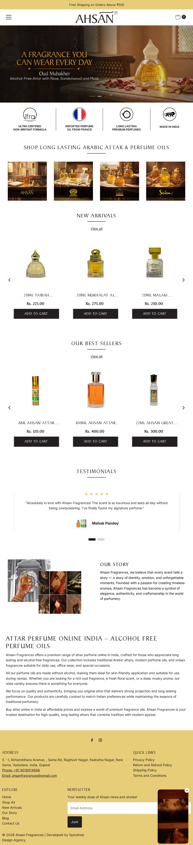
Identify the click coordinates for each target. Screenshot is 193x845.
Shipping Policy (145, 770)
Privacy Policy (144, 760)
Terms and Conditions (149, 775)
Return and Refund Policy (152, 765)
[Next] (183, 280)
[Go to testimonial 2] (101, 539)
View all (96, 229)
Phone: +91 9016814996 (21, 770)
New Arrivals (12, 807)
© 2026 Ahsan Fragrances (23, 835)
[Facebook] (92, 739)
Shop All (8, 802)
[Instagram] (100, 739)
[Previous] (9, 280)
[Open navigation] (8, 17)
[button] (173, 817)
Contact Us (10, 823)
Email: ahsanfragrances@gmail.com (29, 775)
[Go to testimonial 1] (92, 539)
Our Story (9, 813)
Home (6, 797)
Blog (5, 818)
